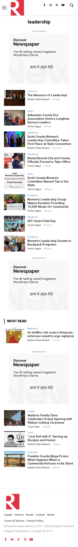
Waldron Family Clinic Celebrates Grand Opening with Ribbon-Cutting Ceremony (50, 419)
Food (30, 432)
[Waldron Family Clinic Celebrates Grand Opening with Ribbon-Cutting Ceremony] (14, 418)
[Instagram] (51, 5)
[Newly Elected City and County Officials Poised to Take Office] (14, 161)
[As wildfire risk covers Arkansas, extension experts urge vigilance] (14, 335)
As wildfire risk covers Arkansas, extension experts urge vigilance (50, 334)
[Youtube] (63, 5)
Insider (31, 411)
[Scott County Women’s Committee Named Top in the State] (14, 181)
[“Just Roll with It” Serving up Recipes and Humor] (14, 439)
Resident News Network (38, 99)
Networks (32, 328)
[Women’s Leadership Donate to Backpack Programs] (14, 244)
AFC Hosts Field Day (41, 221)
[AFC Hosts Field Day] (14, 224)
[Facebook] (44, 5)
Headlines (32, 132)
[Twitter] (57, 5)
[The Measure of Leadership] (14, 98)
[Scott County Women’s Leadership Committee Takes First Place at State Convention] (14, 139)
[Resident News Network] (16, 7)
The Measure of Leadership (47, 95)
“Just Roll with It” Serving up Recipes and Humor (47, 438)
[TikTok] (18, 538)
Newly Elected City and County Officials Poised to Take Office (48, 160)
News (30, 111)
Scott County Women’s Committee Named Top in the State (48, 181)
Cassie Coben (34, 426)
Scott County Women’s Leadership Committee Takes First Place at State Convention (49, 140)
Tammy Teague (34, 126)
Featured (32, 91)
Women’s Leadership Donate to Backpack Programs (49, 242)
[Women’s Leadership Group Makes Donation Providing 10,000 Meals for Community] (14, 202)
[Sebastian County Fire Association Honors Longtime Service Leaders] (14, 118)
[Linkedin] (12, 538)
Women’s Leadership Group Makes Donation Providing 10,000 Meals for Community (47, 203)
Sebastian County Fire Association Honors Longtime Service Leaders (48, 118)
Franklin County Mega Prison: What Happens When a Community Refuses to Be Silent (50, 459)
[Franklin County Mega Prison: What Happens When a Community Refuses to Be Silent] (14, 459)
